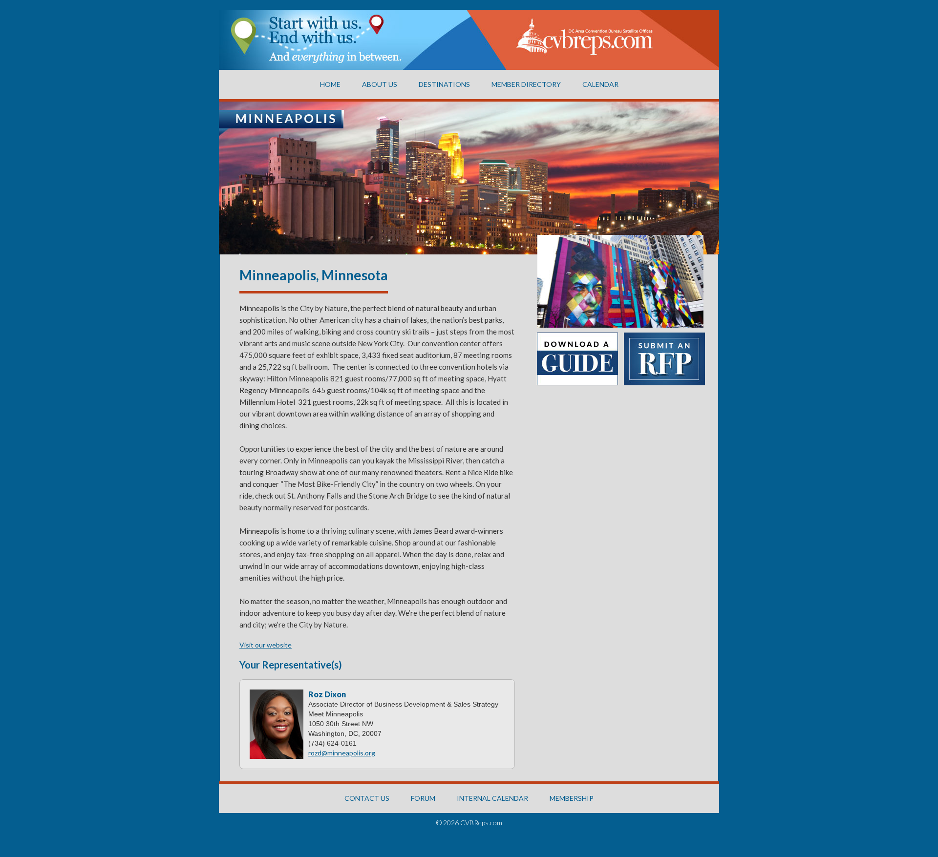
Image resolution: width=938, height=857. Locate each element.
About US (379, 84)
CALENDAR (600, 84)
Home (330, 84)
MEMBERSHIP (572, 798)
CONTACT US (366, 798)
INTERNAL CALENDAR (492, 798)
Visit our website (265, 645)
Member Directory (526, 84)
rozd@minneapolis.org (341, 753)
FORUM (423, 798)
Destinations (444, 84)
